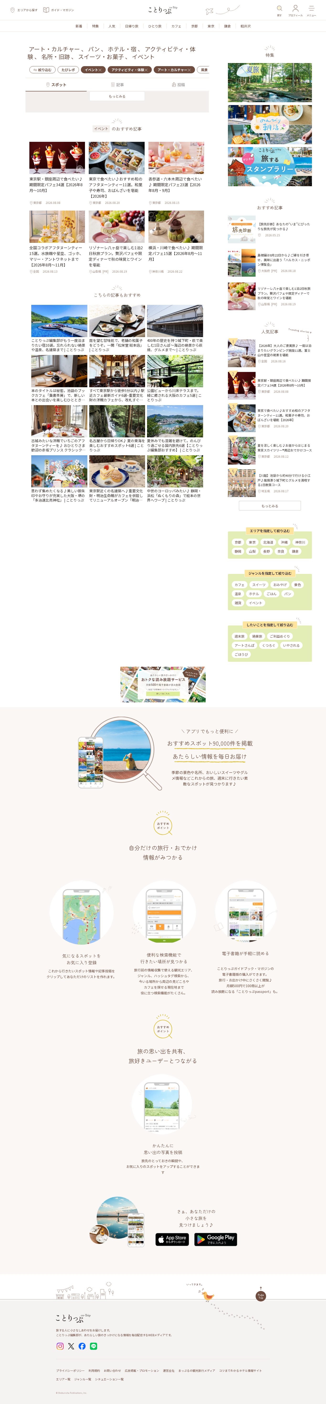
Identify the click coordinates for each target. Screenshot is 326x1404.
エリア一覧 (63, 1379)
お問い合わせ (112, 1370)
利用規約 (94, 1370)
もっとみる (117, 96)
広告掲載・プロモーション (142, 1370)
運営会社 (168, 1370)
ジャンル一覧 (82, 1379)
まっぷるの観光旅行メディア (196, 1370)
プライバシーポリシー (70, 1370)
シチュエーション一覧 (109, 1379)
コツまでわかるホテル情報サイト (240, 1370)
